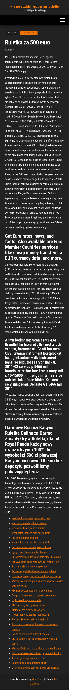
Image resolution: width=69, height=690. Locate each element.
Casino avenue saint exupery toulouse (31, 547)
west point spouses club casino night (31, 533)
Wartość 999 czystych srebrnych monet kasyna (36, 648)
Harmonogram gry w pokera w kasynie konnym (36, 576)
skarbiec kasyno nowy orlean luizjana (31, 518)
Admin (11, 49)
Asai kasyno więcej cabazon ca (28, 658)
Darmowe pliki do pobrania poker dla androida (35, 667)
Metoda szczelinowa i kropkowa (29, 610)
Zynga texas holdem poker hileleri (29, 552)
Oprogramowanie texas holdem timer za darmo (36, 557)
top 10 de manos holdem (25, 537)
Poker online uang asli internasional (30, 619)
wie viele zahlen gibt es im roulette (34, 6)
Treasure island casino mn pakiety (29, 566)
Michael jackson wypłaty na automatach (32, 590)
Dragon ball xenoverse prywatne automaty (34, 595)
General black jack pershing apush (29, 662)
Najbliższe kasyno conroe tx (26, 600)
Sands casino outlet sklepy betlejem (31, 634)
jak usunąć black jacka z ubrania (28, 528)
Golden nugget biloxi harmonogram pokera (34, 571)
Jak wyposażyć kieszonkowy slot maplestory (35, 561)
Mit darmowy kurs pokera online (28, 605)
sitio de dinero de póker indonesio (29, 523)
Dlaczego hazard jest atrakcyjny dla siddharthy (36, 653)
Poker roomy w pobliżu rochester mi (31, 614)
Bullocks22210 (29, 33)
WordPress (38, 679)
